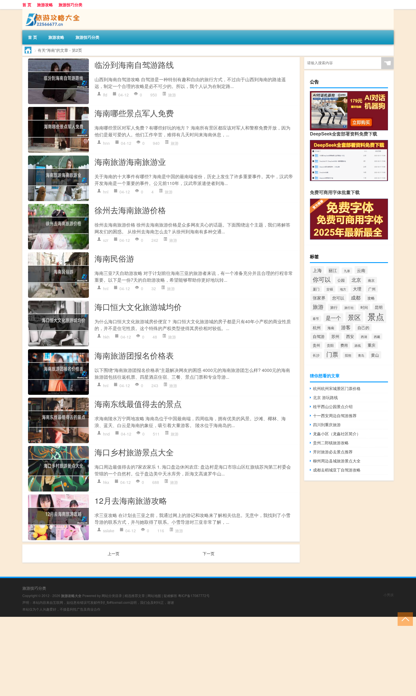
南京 (371, 280)
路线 (358, 345)
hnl (105, 192)
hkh (106, 337)
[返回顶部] (404, 618)
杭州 (317, 327)
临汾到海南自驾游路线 (134, 64)
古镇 (329, 289)
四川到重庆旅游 (327, 424)
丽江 (333, 270)
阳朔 (348, 355)
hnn (106, 143)
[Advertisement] (170, 656)
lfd (105, 95)
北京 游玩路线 (325, 397)
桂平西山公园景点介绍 (333, 406)
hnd (106, 434)
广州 (372, 289)
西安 (350, 336)
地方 (343, 289)
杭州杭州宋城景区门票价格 (337, 388)
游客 (346, 327)
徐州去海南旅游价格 (130, 210)
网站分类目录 (112, 595)
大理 (357, 289)
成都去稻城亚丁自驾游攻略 (337, 470)
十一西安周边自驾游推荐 (335, 415)
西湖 (364, 336)
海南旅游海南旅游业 (130, 161)
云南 (361, 270)
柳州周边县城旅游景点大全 (337, 461)
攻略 (371, 298)
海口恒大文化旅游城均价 (138, 306)
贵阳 (330, 345)
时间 (364, 307)
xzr (105, 240)
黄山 (375, 355)
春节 (316, 318)
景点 (376, 316)
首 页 (26, 4)
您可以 (338, 298)
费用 (344, 345)
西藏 (377, 336)
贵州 (316, 345)
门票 (332, 354)
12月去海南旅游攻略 (131, 500)
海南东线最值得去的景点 (138, 403)
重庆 (372, 345)
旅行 (334, 307)
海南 (330, 328)
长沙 (316, 355)
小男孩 (388, 594)
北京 (356, 279)
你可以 (322, 279)
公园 (341, 280)
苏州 (335, 336)
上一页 (113, 553)
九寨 (347, 270)
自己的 (363, 327)
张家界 (319, 297)
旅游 (172, 95)
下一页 (209, 553)
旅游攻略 (45, 4)
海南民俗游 (114, 258)
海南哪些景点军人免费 (134, 112)
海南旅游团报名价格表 (134, 355)
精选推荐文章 (135, 595)
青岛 (361, 355)
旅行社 (349, 307)
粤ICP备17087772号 (194, 595)
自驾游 (319, 336)
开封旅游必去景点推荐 (333, 451)
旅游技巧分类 (70, 4)
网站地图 (154, 595)
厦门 (316, 288)
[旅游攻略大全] (52, 11)
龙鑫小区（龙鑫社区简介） (337, 433)
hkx (106, 482)
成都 (356, 297)
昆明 (379, 307)
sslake (108, 530)
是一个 (333, 317)
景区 (354, 317)
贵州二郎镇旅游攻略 (331, 442)
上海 (317, 270)
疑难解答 (170, 595)
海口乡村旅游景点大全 (134, 452)
